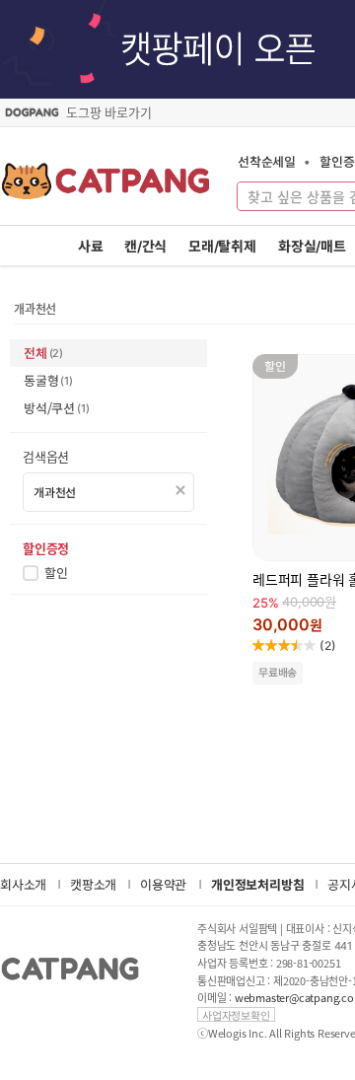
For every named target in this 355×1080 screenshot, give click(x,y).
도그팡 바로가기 (108, 112)
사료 (91, 246)
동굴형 (48, 380)
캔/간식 (145, 246)
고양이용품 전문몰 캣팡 (106, 187)
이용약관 (163, 884)
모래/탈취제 (222, 246)
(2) (328, 645)
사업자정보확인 (236, 1014)
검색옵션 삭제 (181, 490)
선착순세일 (267, 161)
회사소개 (23, 884)
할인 (56, 573)
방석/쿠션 (56, 407)
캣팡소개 (93, 884)
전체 (43, 352)
